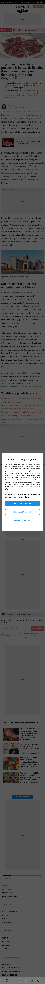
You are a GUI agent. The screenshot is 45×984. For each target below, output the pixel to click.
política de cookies (27, 486)
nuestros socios (34, 464)
